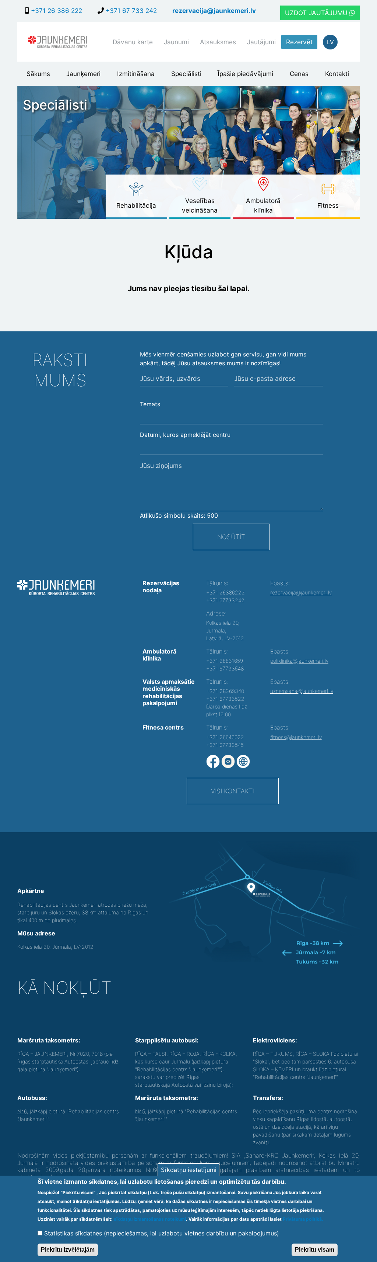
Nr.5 (140, 1111)
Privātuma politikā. (303, 1219)
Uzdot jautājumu (317, 13)
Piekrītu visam (314, 1250)
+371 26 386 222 (55, 10)
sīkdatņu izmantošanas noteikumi (150, 1219)
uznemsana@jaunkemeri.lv (301, 691)
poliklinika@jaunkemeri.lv (299, 661)
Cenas (299, 73)
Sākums (38, 73)
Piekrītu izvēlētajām (68, 1250)
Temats (150, 404)
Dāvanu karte (133, 42)
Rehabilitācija (136, 205)
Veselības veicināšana (200, 205)
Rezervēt (299, 42)
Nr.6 (22, 1111)
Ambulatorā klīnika (263, 205)
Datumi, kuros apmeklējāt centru (185, 434)
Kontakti (337, 73)
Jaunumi (176, 42)
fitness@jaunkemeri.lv (296, 737)
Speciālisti (186, 73)
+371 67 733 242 (130, 10)
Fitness (328, 205)
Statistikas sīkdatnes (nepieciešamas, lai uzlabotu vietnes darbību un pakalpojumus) (161, 1233)
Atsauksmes (218, 42)
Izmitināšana (136, 73)
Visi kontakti (232, 791)
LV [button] (330, 42)
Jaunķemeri (83, 73)
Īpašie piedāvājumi (245, 73)
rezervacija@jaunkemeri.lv (214, 10)
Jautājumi (261, 42)
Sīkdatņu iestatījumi (188, 1169)
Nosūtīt (231, 537)
